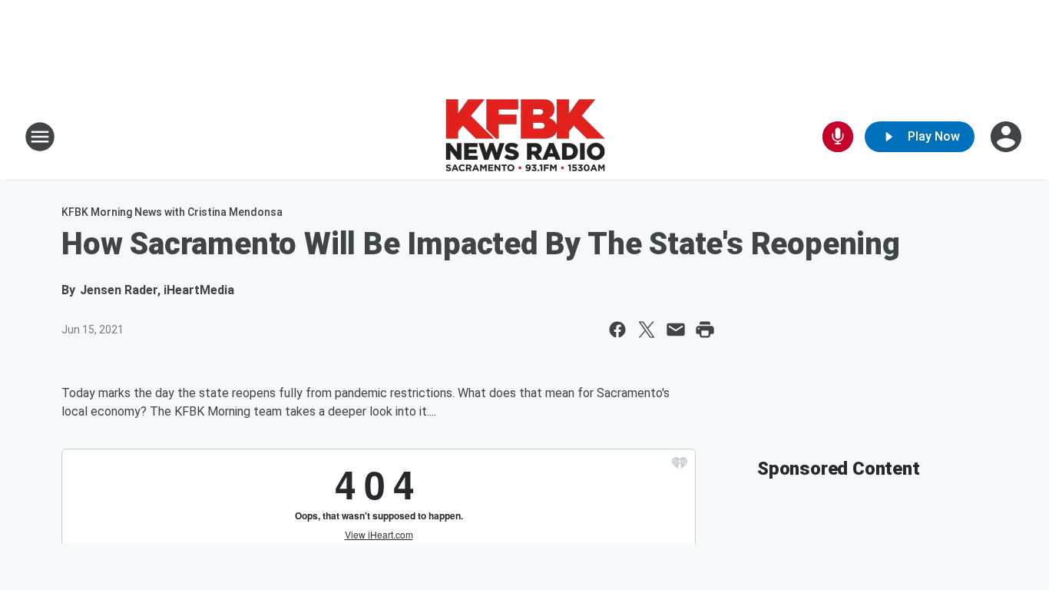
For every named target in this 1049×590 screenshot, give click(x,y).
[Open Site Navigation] (40, 136)
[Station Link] (525, 137)
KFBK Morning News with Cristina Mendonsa (172, 212)
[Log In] (1007, 136)
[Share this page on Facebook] (617, 329)
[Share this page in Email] (676, 329)
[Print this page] (705, 329)
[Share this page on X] (646, 329)
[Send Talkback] (837, 136)
